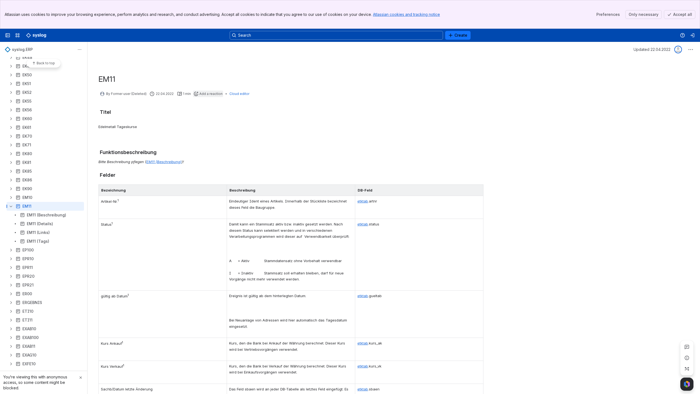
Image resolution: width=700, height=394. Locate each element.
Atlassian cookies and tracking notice (406, 14)
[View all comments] (686, 347)
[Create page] (686, 368)
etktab (362, 201)
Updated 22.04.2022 (652, 49)
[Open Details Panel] (686, 358)
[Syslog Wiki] (36, 35)
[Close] (80, 377)
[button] (221, 190)
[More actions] (79, 49)
